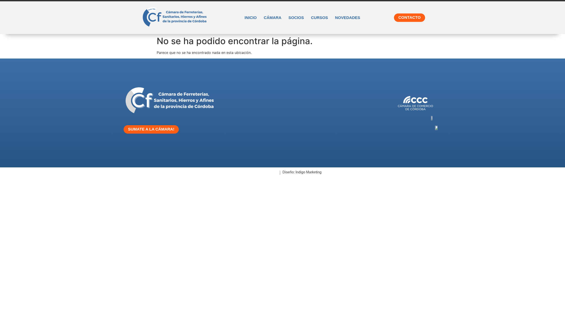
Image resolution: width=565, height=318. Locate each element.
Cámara (272, 17)
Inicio (251, 17)
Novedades (347, 17)
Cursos (319, 17)
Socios (296, 17)
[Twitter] (262, 147)
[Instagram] (234, 147)
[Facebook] (248, 147)
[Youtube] (275, 147)
